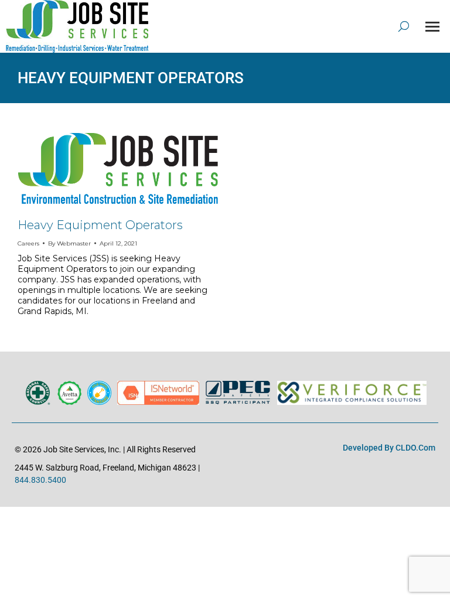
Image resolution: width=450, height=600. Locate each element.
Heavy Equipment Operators (100, 225)
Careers (28, 243)
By (69, 243)
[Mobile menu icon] (432, 26)
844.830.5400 (40, 480)
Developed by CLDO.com (389, 447)
